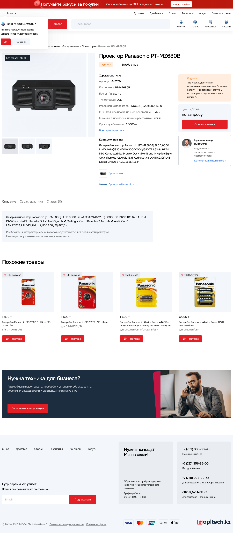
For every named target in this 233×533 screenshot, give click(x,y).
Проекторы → (116, 173)
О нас (5, 449)
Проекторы (89, 46)
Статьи (172, 13)
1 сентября (16, 338)
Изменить (21, 41)
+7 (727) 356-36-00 (195, 463)
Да (5, 41)
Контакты (75, 449)
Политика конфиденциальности (66, 524)
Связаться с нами (221, 13)
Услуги (202, 13)
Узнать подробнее (181, 4)
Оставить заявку (204, 124)
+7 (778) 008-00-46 (195, 478)
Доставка (139, 13)
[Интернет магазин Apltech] (214, 522)
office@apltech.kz (194, 492)
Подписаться (83, 499)
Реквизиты (187, 13)
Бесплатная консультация (28, 408)
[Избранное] (50, 276)
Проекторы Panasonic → (121, 184)
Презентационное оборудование (58, 46)
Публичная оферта (96, 524)
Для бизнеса (156, 13)
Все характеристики (111, 130)
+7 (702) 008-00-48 (195, 449)
